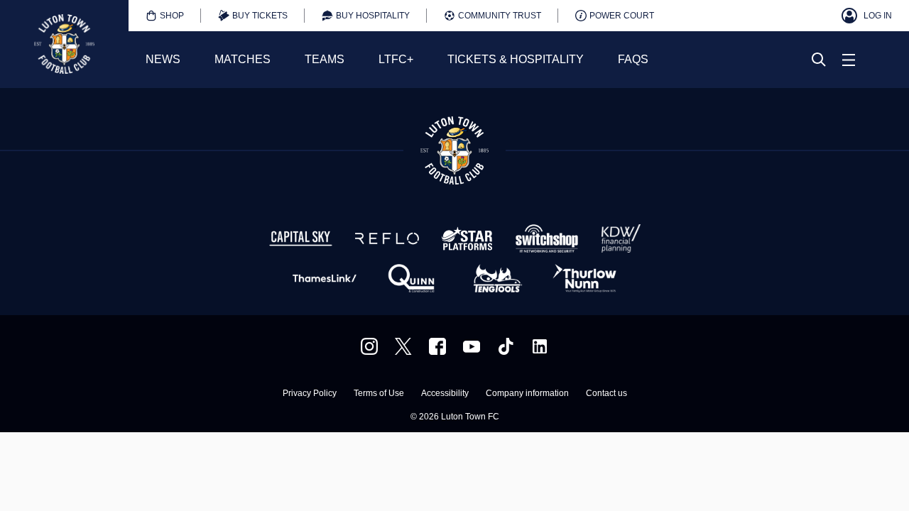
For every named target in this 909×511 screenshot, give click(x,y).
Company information (527, 393)
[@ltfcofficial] (505, 346)
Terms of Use (379, 393)
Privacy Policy (310, 393)
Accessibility (445, 393)
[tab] (165, 15)
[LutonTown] (403, 346)
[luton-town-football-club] (539, 346)
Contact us (606, 393)
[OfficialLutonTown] (471, 346)
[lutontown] (369, 346)
